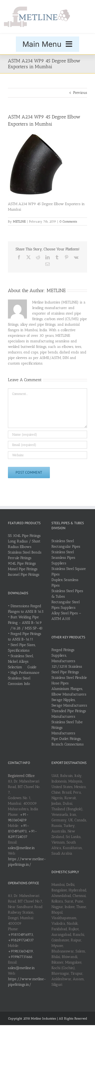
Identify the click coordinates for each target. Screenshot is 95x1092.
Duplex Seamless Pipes (64, 583)
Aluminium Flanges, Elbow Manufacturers (68, 691)
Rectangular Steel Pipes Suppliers (65, 605)
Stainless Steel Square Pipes (68, 571)
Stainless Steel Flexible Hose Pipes (69, 680)
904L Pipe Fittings (22, 563)
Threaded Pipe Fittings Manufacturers (68, 714)
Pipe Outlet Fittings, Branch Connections (67, 741)
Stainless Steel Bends (24, 552)
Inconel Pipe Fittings (23, 574)
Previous (80, 92)
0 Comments (68, 221)
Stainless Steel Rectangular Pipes (65, 544)
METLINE (19, 221)
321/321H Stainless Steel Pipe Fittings (66, 669)
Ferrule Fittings (19, 558)
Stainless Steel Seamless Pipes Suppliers (63, 557)
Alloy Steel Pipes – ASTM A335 (66, 616)
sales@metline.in (21, 848)
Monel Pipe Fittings (22, 569)
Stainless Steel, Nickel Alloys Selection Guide (22, 661)
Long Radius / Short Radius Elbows (24, 544)
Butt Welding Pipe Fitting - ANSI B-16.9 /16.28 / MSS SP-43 (25, 622)
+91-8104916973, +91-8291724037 (22, 831)
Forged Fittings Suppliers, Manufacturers (63, 655)
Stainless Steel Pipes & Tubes (67, 594)
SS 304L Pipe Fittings (24, 535)
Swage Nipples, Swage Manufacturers (69, 703)
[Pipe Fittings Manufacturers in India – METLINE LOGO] (37, 8)
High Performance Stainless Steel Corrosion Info (23, 678)
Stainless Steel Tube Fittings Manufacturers (67, 727)
